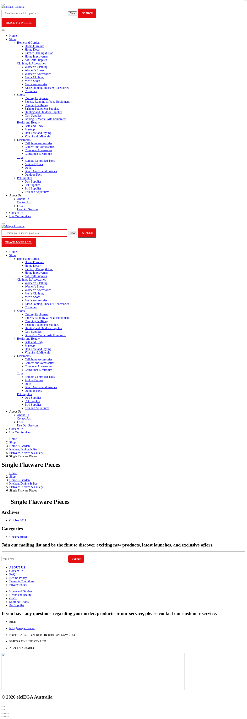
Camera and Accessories (39, 146)
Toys (20, 157)
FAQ (20, 205)
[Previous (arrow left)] (3, 716)
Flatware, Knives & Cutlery (26, 452)
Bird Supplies (33, 188)
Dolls (28, 167)
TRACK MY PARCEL (18, 22)
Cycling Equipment (36, 98)
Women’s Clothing (36, 67)
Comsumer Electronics (38, 153)
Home (13, 35)
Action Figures (34, 164)
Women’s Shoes (34, 70)
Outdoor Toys (33, 174)
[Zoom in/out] (6, 713)
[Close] (245, 0)
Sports (21, 94)
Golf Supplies (33, 115)
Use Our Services (27, 209)
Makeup (30, 129)
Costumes (31, 91)
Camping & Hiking (36, 105)
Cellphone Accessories (38, 143)
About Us (23, 198)
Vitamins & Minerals (37, 136)
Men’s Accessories (36, 84)
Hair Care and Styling (38, 132)
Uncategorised (18, 536)
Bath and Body (34, 126)
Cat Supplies (32, 185)
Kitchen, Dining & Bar (39, 53)
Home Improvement (37, 56)
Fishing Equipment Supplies (42, 108)
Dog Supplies (33, 181)
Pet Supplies (24, 178)
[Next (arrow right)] (6, 716)
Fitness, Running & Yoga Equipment (47, 101)
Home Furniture (34, 46)
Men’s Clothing (34, 77)
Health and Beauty (28, 122)
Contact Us (24, 202)
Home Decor (33, 49)
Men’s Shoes (32, 80)
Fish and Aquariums (37, 192)
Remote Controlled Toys (40, 160)
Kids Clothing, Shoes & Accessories (47, 87)
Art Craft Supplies (36, 60)
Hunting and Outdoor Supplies (43, 112)
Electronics (23, 139)
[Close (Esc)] (3, 713)
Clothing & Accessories (31, 63)
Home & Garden (19, 445)
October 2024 (17, 520)
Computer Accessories (38, 150)
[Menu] (3, 4)
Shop (12, 39)
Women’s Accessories (38, 73)
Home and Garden (28, 42)
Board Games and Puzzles (41, 171)
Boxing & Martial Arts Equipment (45, 119)
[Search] (3, 223)
